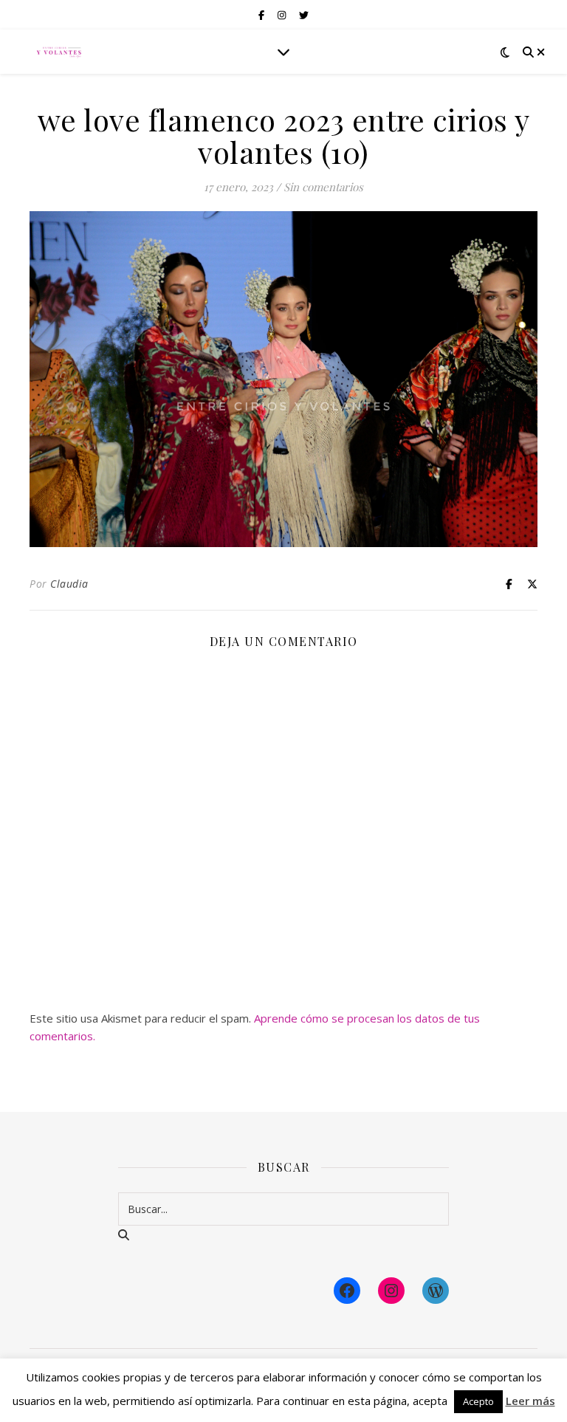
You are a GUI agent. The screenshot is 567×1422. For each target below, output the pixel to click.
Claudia (69, 584)
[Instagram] (391, 1290)
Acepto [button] (478, 1401)
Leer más (530, 1400)
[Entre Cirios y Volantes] (59, 52)
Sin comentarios (323, 186)
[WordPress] (435, 1290)
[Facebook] (347, 1290)
